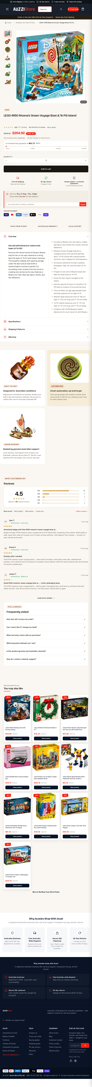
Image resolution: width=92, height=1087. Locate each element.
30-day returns (34, 1047)
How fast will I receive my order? (20, 619)
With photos (29, 511)
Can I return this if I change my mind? (22, 627)
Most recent (8, 511)
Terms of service (55, 1047)
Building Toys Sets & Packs (25, 22)
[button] (82, 9)
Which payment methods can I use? (21, 643)
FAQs (31, 1054)
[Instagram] (75, 1061)
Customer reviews (55, 1040)
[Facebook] (71, 1061)
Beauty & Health (9, 1036)
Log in (61, 9)
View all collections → (11, 1055)
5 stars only (40, 511)
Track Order (74, 9)
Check (82, 204)
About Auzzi (53, 1033)
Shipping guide (34, 1044)
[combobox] (45, 9)
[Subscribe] (85, 1045)
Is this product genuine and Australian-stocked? (26, 651)
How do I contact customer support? (21, 659)
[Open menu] (7, 9)
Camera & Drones (9, 1044)
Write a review (81, 511)
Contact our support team (15, 1020)
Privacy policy (54, 1044)
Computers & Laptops (11, 1047)
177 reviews (22, 127)
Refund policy (54, 1051)
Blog (50, 1036)
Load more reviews (44, 598)
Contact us (33, 1033)
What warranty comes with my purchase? (24, 635)
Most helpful (18, 511)
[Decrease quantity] (6, 160)
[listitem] (7, 33)
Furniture (6, 1040)
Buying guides (34, 1040)
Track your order (35, 1036)
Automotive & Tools (10, 1033)
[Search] (49, 9)
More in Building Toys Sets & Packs (46, 892)
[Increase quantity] (85, 160)
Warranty (32, 1051)
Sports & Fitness (9, 1051)
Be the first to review (37, 127)
